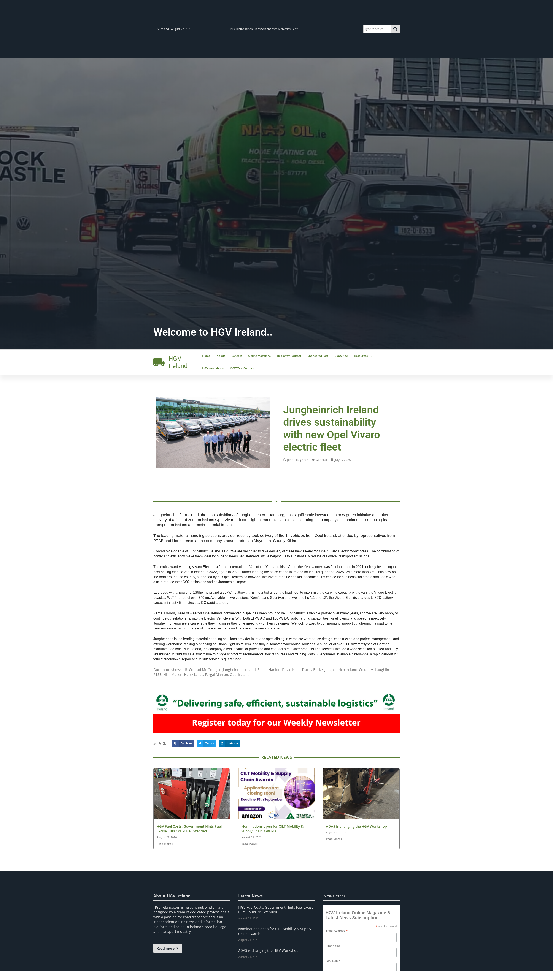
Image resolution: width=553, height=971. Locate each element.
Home (206, 356)
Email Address (337, 930)
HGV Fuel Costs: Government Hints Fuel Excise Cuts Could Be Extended (189, 828)
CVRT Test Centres (242, 368)
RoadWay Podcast (289, 356)
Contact (236, 356)
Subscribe (341, 356)
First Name (333, 945)
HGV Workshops (213, 368)
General (321, 460)
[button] (183, 743)
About (221, 356)
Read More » (165, 844)
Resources (361, 356)
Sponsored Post (318, 356)
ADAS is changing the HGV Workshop (356, 826)
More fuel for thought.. (251, 29)
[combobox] (377, 29)
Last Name (333, 960)
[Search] (395, 29)
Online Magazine (259, 356)
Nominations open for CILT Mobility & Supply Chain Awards (272, 828)
